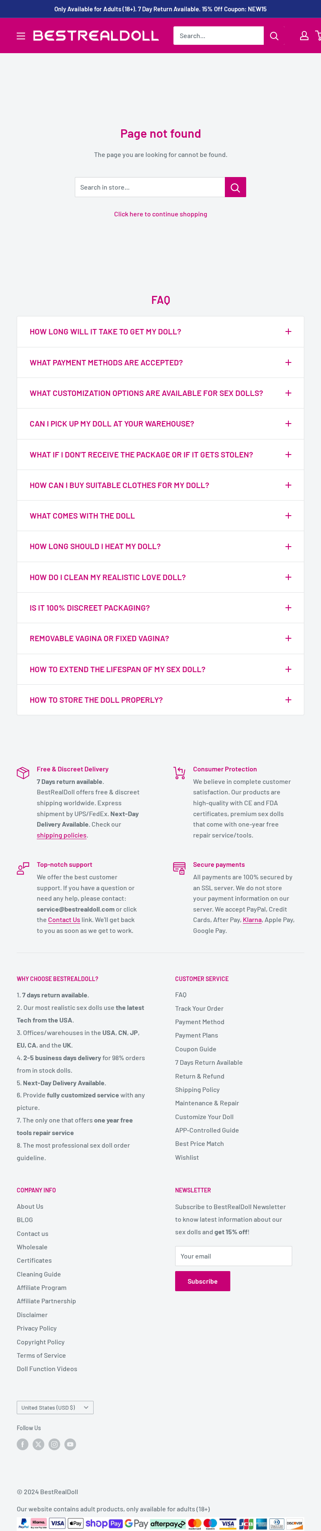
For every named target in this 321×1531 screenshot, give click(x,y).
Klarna (252, 919)
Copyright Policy (41, 1342)
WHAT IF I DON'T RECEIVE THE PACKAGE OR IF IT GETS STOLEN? (141, 454)
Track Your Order (199, 1008)
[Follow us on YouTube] (70, 1444)
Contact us (32, 1233)
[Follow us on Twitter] (38, 1444)
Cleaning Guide (39, 1274)
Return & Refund (199, 1076)
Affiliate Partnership (46, 1301)
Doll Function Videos (47, 1368)
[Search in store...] (235, 187)
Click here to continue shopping (160, 214)
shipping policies (62, 835)
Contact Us (64, 919)
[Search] (274, 35)
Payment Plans (196, 1035)
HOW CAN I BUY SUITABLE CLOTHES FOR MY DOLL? (119, 485)
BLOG (25, 1219)
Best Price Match (199, 1143)
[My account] (304, 35)
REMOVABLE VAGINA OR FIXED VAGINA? (99, 638)
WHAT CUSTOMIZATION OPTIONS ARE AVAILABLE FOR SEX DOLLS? (146, 393)
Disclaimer (32, 1314)
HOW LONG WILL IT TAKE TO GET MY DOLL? (105, 331)
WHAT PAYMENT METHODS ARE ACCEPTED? (106, 362)
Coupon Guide (196, 1049)
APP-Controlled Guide (207, 1130)
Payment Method (199, 1021)
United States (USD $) (48, 1407)
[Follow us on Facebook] (22, 1444)
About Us (30, 1206)
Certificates (34, 1260)
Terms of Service (41, 1355)
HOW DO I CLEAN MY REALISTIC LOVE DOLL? (108, 577)
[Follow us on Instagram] (54, 1444)
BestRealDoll (59, 1491)
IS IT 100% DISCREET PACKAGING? (90, 607)
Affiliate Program (41, 1287)
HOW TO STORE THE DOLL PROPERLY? (96, 699)
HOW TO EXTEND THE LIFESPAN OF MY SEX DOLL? (118, 669)
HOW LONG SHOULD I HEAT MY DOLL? (95, 546)
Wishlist (187, 1157)
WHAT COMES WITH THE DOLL (82, 515)
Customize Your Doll (204, 1116)
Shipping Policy (197, 1089)
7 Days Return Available (209, 1062)
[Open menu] (21, 36)
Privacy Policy (37, 1328)
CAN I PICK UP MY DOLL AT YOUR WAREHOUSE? (112, 423)
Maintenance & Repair (207, 1103)
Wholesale (32, 1247)
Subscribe (203, 1281)
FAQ (180, 994)
